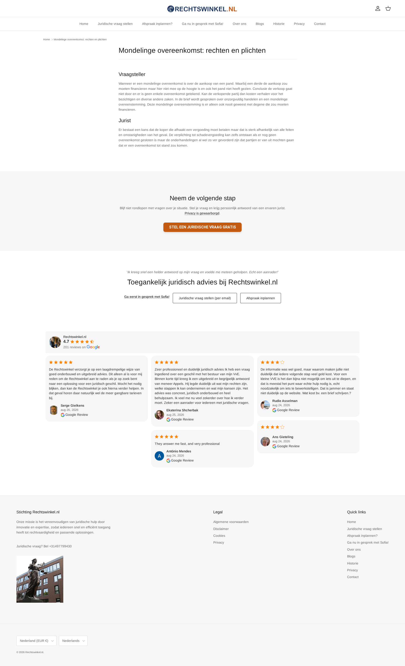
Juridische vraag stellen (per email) (205, 298)
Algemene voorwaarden (231, 522)
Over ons (239, 24)
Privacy (299, 24)
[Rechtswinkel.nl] (202, 8)
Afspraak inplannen (260, 298)
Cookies (219, 535)
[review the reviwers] (63, 414)
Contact (320, 24)
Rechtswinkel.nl (34, 652)
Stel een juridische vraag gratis (202, 227)
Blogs (260, 24)
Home (83, 24)
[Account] (377, 8)
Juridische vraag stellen (115, 24)
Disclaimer (221, 529)
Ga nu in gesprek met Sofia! (202, 24)
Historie (279, 24)
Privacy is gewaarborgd (202, 213)
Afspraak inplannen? (157, 24)
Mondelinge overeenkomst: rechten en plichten (80, 39)
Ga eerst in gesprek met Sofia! (146, 297)
